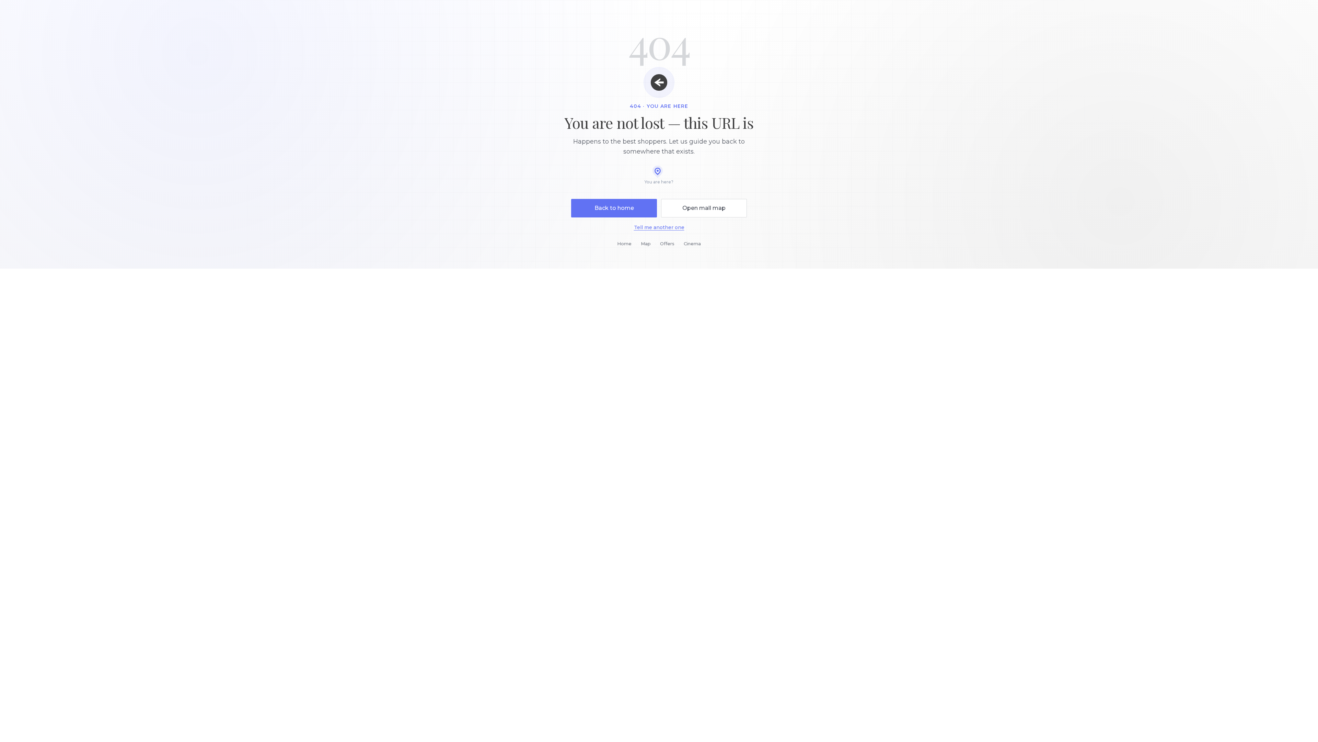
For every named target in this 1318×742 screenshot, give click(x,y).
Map (646, 243)
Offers (667, 243)
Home (624, 243)
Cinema (692, 243)
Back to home (614, 208)
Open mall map (704, 208)
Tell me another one (659, 227)
